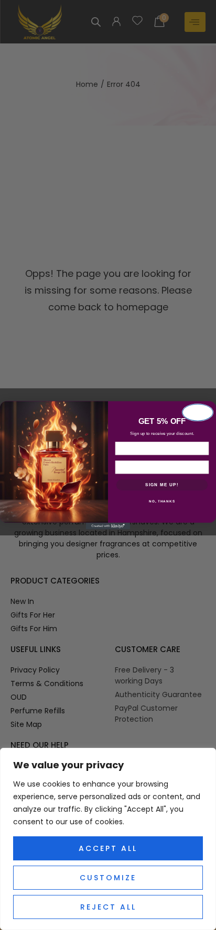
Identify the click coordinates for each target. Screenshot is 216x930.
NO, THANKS (162, 501)
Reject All (108, 907)
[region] (108, 839)
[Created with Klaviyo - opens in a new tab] (108, 525)
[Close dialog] (197, 412)
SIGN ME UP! (162, 484)
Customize (108, 877)
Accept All (108, 848)
